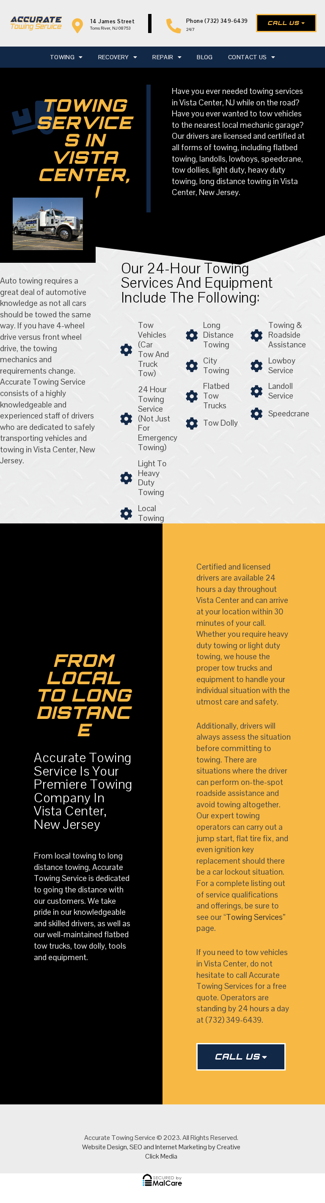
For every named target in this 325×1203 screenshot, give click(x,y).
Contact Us (247, 57)
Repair (162, 57)
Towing (62, 57)
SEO (135, 1146)
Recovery (113, 57)
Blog (205, 57)
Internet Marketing (181, 1146)
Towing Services (254, 917)
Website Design (104, 1146)
